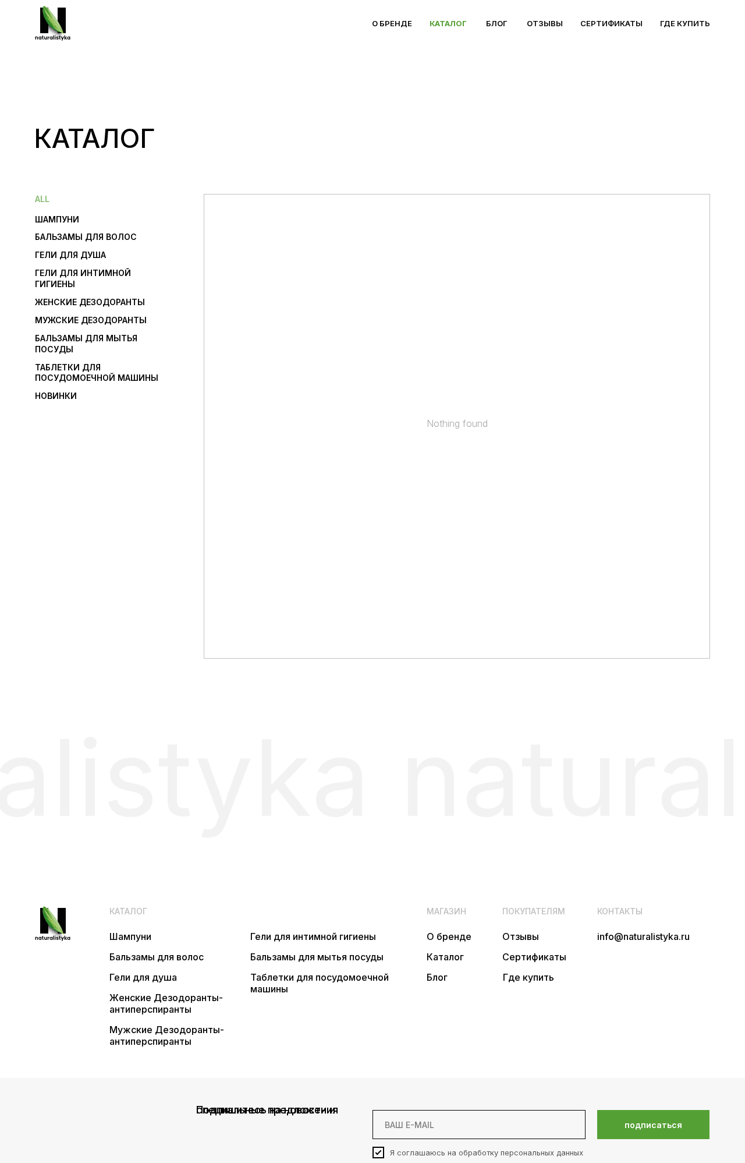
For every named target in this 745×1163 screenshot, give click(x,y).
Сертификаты (534, 957)
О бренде (449, 936)
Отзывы (520, 936)
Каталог (445, 957)
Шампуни (130, 936)
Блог (437, 977)
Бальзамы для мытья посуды (317, 957)
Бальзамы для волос (156, 957)
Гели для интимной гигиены (313, 936)
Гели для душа (143, 977)
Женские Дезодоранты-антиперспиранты (166, 1003)
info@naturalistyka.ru (643, 936)
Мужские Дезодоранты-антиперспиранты (166, 1035)
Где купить (528, 977)
